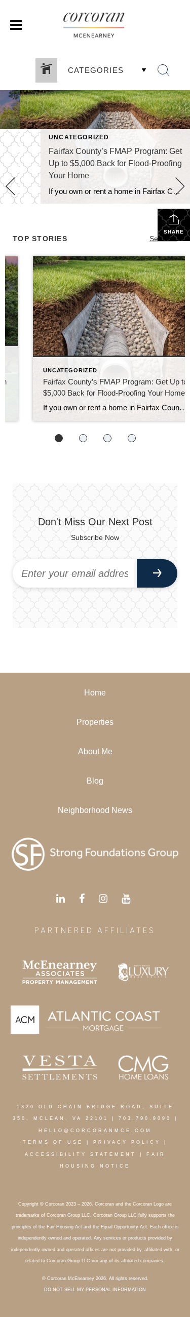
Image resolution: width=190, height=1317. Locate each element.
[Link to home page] (95, 25)
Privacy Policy (127, 1142)
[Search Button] (163, 70)
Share (174, 232)
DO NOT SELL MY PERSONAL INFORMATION (95, 1289)
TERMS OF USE (53, 1142)
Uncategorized (79, 137)
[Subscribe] (157, 573)
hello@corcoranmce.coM (95, 1130)
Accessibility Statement (80, 1154)
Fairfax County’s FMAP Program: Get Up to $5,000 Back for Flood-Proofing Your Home (115, 163)
